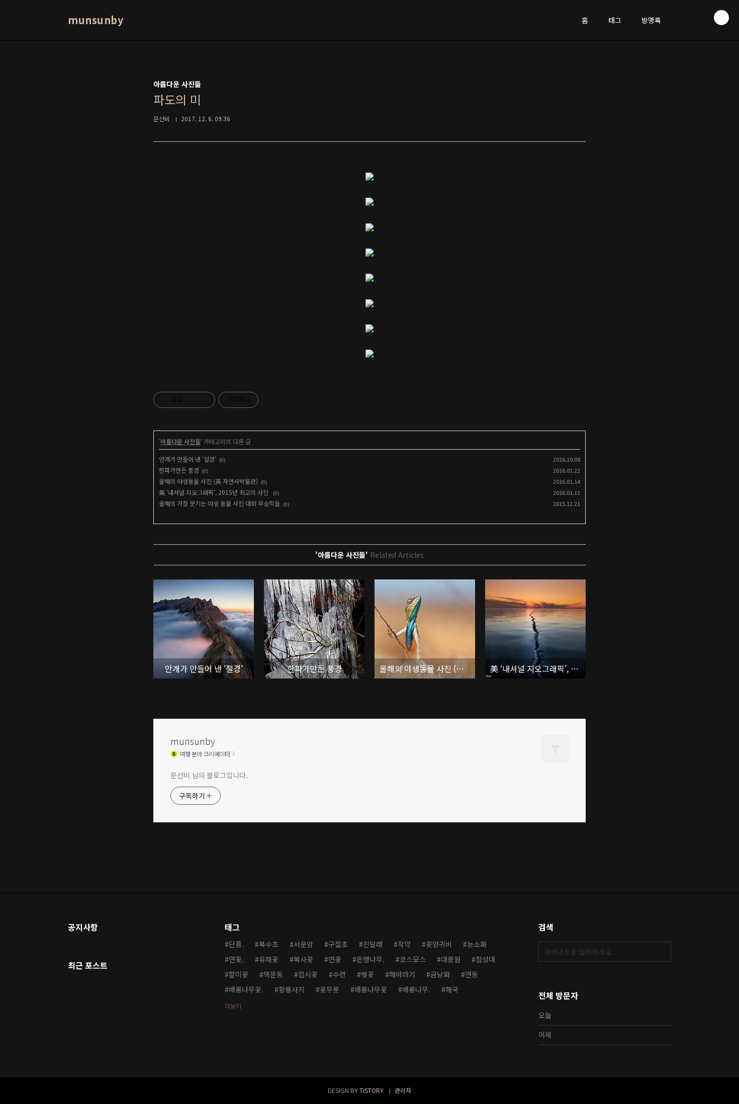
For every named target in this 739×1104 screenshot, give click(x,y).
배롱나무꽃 (370, 989)
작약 (404, 944)
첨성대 (485, 959)
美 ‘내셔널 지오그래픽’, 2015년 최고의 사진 (214, 492)
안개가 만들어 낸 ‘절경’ (187, 459)
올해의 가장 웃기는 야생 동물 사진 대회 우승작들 (219, 503)
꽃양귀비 (439, 944)
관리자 (403, 1090)
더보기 (233, 1005)
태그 (614, 20)
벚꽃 (367, 974)
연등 (471, 974)
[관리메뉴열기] (721, 17)
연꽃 (334, 959)
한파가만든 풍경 (179, 470)
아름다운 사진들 (180, 441)
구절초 (338, 944)
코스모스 (413, 959)
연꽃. (236, 959)
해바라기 (402, 974)
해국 (451, 989)
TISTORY (371, 1090)
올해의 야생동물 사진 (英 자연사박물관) (208, 481)
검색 (661, 951)
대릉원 (450, 959)
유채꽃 (269, 959)
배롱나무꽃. (246, 989)
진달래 (373, 944)
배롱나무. (416, 989)
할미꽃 (238, 974)
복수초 (269, 944)
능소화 (477, 944)
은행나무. (370, 959)
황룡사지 (292, 989)
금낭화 (440, 974)
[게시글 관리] (204, 399)
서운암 (303, 944)
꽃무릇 (329, 989)
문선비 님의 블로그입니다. (209, 775)
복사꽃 (303, 959)
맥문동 (273, 974)
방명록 (651, 20)
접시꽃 (308, 974)
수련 (339, 974)
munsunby (95, 20)
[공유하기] (191, 399)
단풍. (236, 944)
